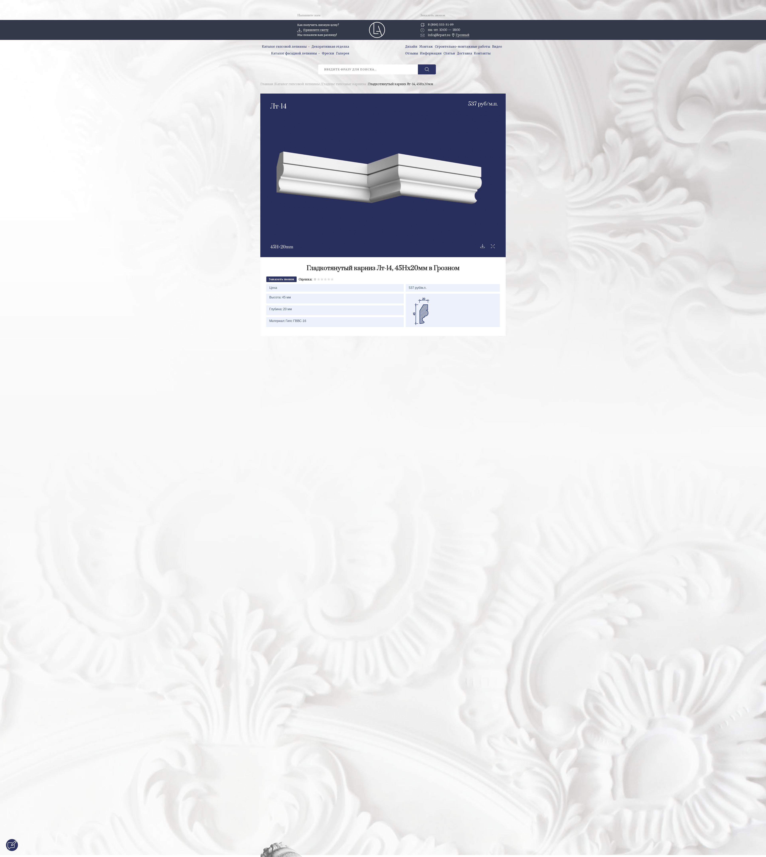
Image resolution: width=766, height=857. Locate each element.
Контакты (482, 53)
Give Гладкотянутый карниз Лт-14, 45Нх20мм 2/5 (322, 279)
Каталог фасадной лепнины (294, 53)
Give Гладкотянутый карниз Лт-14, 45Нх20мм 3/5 (325, 279)
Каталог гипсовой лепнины (284, 46)
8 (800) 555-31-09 (441, 24)
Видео (497, 46)
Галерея (342, 53)
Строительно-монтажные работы (462, 46)
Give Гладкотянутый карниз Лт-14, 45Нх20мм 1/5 (318, 279)
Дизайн (411, 46)
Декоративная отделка (330, 46)
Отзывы (411, 53)
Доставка (464, 53)
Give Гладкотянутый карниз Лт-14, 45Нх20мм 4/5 (329, 279)
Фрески (328, 53)
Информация (430, 53)
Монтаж (426, 46)
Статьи (449, 53)
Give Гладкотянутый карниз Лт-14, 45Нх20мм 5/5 (332, 279)
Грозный (462, 35)
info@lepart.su (439, 35)
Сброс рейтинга (315, 279)
